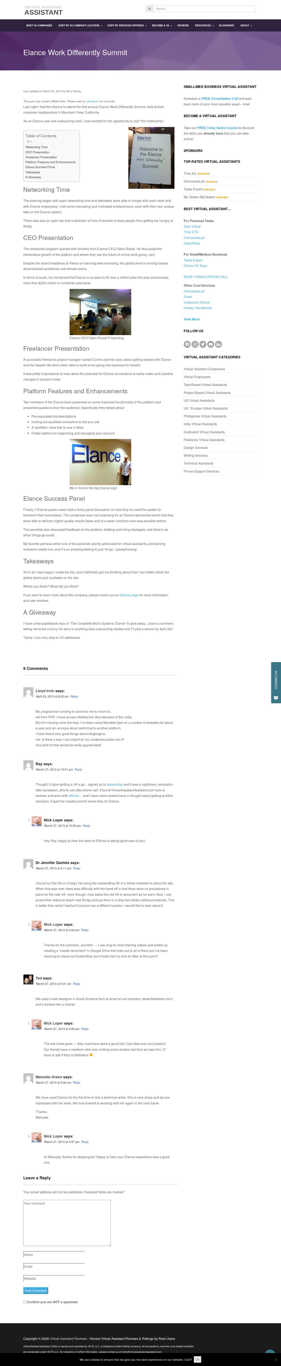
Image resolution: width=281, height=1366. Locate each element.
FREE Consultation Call (219, 98)
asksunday (115, 784)
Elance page (129, 595)
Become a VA (160, 25)
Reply (74, 696)
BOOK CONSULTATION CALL (206, 276)
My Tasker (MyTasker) (199, 196)
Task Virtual (192, 226)
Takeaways (33, 172)
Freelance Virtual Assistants (204, 439)
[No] (276, 1359)
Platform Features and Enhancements (50, 162)
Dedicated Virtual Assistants (204, 432)
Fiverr (188, 296)
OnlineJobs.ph (194, 181)
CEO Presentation (37, 152)
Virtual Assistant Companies (204, 369)
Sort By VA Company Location (78, 25)
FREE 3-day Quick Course (217, 127)
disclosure (93, 101)
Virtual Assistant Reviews (68, 1338)
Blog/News (226, 25)
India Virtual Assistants (200, 424)
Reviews (183, 25)
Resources (203, 25)
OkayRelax (192, 243)
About (244, 25)
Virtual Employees (197, 376)
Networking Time (37, 147)
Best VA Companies (39, 25)
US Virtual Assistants (199, 400)
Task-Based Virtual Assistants (205, 384)
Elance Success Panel (40, 167)
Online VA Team (195, 265)
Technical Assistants (199, 463)
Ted (39, 978)
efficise (74, 795)
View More (192, 319)
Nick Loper (53, 924)
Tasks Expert (193, 189)
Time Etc (190, 173)
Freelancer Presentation (41, 157)
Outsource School (197, 302)
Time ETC (191, 231)
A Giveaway (33, 177)
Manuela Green (49, 1077)
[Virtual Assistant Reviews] (43, 9)
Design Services (196, 447)
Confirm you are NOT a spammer (52, 1302)
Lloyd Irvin (45, 690)
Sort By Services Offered (126, 25)
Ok (197, 1359)
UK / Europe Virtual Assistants (206, 408)
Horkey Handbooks (198, 307)
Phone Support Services (201, 471)
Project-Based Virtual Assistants (207, 392)
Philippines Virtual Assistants (205, 416)
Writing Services (196, 455)
